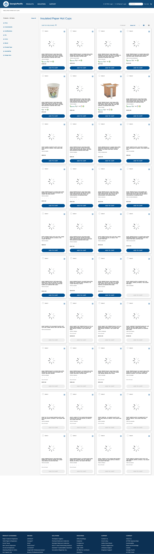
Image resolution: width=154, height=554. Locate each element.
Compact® (30, 541)
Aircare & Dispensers (8, 547)
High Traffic (80, 547)
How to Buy (104, 541)
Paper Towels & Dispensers (10, 538)
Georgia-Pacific (130, 550)
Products (30, 4)
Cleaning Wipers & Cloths (10, 550)
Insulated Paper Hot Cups (11, 10)
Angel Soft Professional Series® (36, 550)
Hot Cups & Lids (7, 552)
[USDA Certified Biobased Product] (51, 61)
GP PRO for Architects (83, 550)
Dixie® (29, 543)
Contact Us (104, 538)
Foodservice (80, 543)
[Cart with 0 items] (151, 4)
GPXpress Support (106, 547)
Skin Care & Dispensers (9, 545)
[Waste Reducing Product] (53, 61)
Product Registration (107, 545)
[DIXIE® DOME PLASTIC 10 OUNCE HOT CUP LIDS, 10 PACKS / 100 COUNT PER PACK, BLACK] (138, 407)
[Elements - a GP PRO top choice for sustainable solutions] (44, 61)
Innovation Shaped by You (59, 550)
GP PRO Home (130, 552)
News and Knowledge (132, 545)
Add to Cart (53, 68)
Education (79, 552)
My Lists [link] (146, 4)
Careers (128, 547)
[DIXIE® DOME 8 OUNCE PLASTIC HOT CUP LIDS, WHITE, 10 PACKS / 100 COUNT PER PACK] (53, 137)
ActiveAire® (30, 547)
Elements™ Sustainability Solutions (62, 547)
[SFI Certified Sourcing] (48, 61)
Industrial (79, 541)
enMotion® (30, 538)
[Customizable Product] (81, 106)
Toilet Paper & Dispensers (10, 541)
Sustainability (130, 543)
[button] (34, 4)
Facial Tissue (6, 543)
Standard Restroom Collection (60, 543)
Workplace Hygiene (57, 538)
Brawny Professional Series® (35, 552)
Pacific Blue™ (31, 545)
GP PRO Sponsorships (132, 541)
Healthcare (80, 545)
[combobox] (48, 25)
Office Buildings (81, 538)
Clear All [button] (33, 18)
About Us (128, 538)
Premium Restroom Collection (60, 541)
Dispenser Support (106, 550)
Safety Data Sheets (106, 543)
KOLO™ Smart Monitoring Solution (62, 545)
